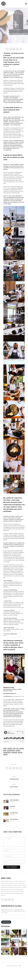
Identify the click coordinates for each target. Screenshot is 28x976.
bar (17, 748)
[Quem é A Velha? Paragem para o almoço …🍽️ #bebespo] (5, 951)
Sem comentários (17, 29)
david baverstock (10, 750)
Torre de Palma (14, 819)
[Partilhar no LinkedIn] (14, 49)
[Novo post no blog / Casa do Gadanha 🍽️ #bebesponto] (5, 934)
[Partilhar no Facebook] (7, 49)
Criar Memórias (14, 812)
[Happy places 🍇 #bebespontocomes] (14, 942)
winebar (5, 754)
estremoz (18, 750)
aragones (10, 748)
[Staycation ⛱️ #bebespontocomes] (23, 942)
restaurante (14, 752)
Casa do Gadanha (14, 800)
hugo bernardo (7, 752)
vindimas (20, 752)
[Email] (20, 49)
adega (5, 748)
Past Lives (12, 806)
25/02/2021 (9, 29)
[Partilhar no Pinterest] (17, 49)
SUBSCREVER (6, 922)
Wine (14, 21)
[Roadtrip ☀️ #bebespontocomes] (5, 942)
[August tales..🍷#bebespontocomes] (23, 934)
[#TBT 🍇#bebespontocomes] (14, 934)
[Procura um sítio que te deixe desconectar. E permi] (23, 951)
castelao (22, 748)
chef (5, 750)
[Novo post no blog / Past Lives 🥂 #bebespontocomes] (14, 951)
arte (14, 748)
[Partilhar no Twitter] (10, 49)
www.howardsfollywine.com (9, 693)
